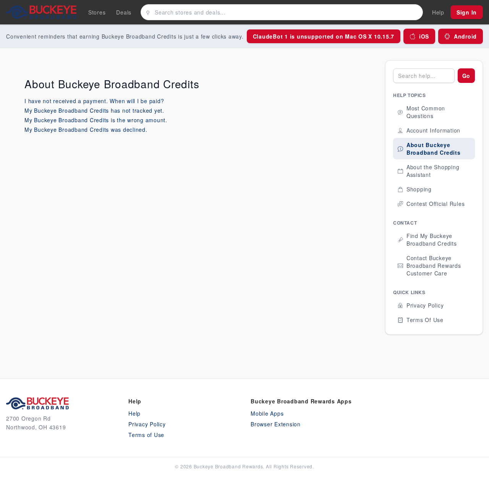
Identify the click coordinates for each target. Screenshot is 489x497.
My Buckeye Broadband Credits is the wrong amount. (95, 120)
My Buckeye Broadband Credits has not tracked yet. (94, 110)
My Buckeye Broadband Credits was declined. (85, 129)
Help (134, 413)
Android (465, 36)
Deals (123, 12)
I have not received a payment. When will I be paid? (94, 101)
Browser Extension (276, 424)
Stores (97, 12)
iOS (424, 36)
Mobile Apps (267, 413)
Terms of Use (146, 435)
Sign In (467, 12)
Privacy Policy (147, 424)
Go (466, 75)
